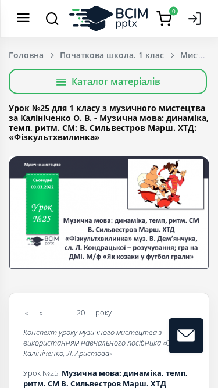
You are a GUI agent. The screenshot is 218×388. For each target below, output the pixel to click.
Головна (26, 55)
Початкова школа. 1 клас (112, 55)
